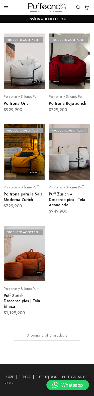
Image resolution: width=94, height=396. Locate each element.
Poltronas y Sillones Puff (21, 96)
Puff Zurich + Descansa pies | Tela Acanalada (67, 199)
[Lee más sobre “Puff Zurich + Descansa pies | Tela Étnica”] (41, 231)
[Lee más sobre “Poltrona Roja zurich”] (86, 39)
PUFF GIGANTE (74, 376)
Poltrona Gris (16, 103)
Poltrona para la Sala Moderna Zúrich (23, 196)
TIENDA (25, 376)
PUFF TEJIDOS (46, 376)
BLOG (8, 382)
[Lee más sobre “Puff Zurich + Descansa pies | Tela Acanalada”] (86, 130)
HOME (9, 376)
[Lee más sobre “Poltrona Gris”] (41, 39)
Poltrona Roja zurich (67, 103)
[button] (67, 385)
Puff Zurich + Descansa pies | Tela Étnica (22, 301)
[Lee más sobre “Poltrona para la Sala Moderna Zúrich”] (41, 130)
